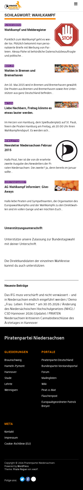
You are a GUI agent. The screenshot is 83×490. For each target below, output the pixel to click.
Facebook (27, 479)
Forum (45, 372)
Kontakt (9, 431)
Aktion (8, 103)
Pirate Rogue (20, 469)
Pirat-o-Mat (49, 390)
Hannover (10, 372)
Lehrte (8, 384)
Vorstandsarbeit (15, 182)
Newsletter (11, 140)
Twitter (22, 479)
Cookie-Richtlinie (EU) (17, 443)
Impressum (11, 437)
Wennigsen (11, 390)
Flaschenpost (49, 396)
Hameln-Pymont (14, 366)
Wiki (44, 384)
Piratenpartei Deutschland (57, 360)
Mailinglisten (49, 378)
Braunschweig (13, 360)
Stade (8, 378)
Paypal (33, 479)
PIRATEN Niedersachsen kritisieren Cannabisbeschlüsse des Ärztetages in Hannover (39, 318)
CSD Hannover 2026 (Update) (25, 313)
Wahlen (9, 66)
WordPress (23, 466)
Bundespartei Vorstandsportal (59, 366)
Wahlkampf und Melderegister (25, 30)
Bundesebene (12, 25)
